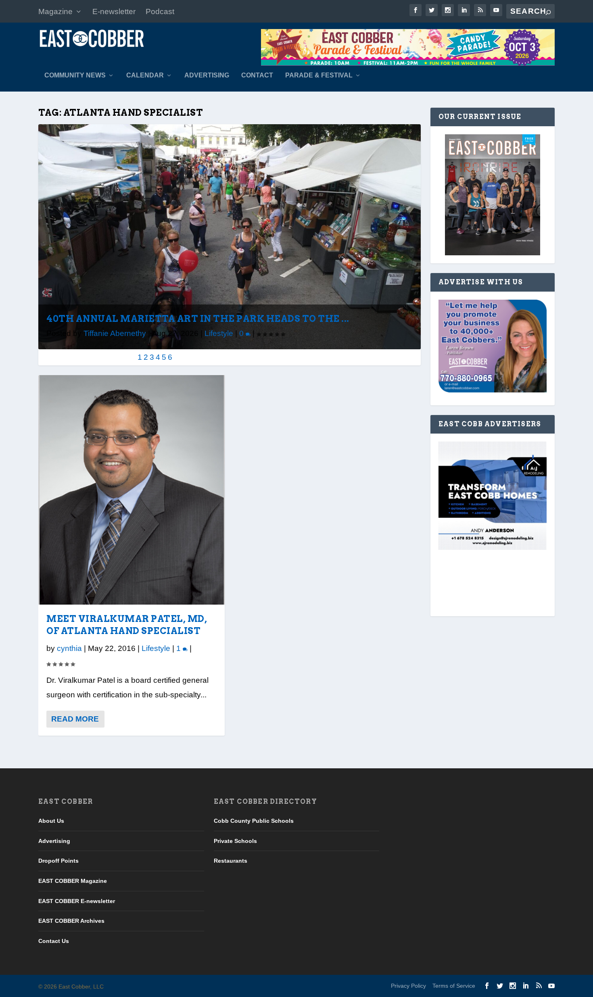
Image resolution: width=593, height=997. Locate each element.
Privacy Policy (408, 985)
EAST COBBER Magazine (72, 881)
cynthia (69, 648)
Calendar (145, 75)
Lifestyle (219, 333)
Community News (75, 75)
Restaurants (230, 860)
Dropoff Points (58, 860)
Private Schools (235, 841)
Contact (257, 75)
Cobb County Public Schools (254, 821)
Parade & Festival (319, 75)
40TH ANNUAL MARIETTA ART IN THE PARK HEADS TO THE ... (197, 318)
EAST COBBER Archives (71, 921)
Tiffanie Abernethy (115, 333)
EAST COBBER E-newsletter (76, 901)
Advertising (206, 75)
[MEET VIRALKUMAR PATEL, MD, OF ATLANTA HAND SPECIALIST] (131, 490)
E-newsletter (114, 11)
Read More (75, 719)
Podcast (160, 11)
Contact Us (53, 941)
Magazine (55, 11)
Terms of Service (453, 985)
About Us (51, 821)
